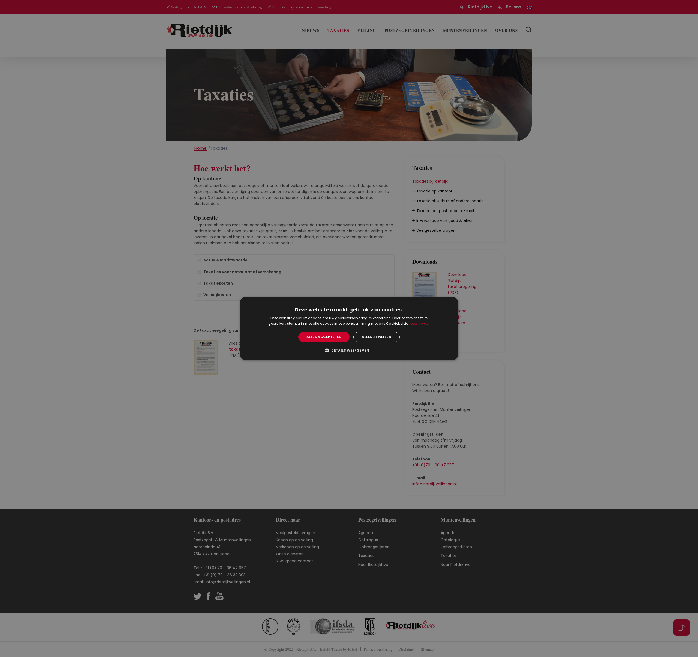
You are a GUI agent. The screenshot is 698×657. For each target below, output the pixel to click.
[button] (349, 350)
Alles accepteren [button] (323, 336)
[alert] (349, 328)
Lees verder (419, 323)
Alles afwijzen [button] (376, 336)
